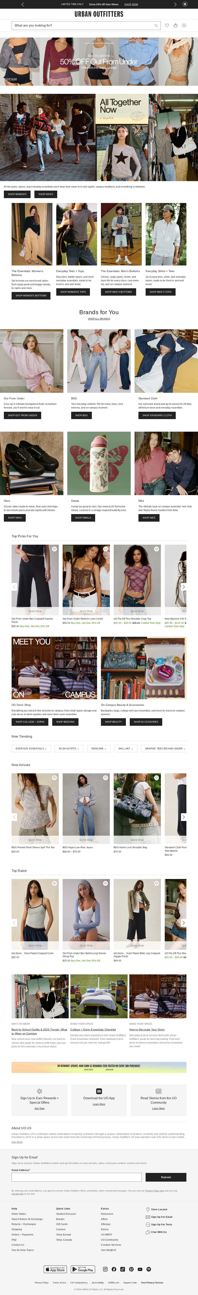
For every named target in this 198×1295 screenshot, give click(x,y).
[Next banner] (175, 4)
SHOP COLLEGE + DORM (30, 722)
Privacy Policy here (154, 1191)
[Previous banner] (22, 4)
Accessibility (98, 1282)
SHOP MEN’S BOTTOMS (118, 292)
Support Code (130, 1282)
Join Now (39, 1108)
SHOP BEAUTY (113, 722)
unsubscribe (18, 1194)
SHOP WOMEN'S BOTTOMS (31, 295)
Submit (166, 1177)
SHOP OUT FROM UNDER (22, 415)
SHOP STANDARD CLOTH (157, 415)
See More (17, 1142)
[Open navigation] (184, 25)
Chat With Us (159, 1232)
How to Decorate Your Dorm (147, 1029)
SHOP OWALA (83, 517)
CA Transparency (79, 1282)
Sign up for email (161, 1217)
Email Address (20, 1170)
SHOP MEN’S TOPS (161, 292)
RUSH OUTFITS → (69, 748)
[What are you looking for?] (156, 25)
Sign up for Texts (161, 1224)
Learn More (99, 1104)
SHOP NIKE (149, 517)
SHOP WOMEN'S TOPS (73, 292)
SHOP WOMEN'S (17, 194)
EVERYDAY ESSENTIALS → (31, 748)
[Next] (182, 587)
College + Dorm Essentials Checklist (93, 1029)
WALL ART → (126, 748)
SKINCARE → (99, 748)
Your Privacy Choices (152, 1282)
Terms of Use (59, 1282)
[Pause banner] (185, 4)
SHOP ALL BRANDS (99, 319)
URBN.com (113, 1282)
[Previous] (15, 587)
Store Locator (159, 1209)
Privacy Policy (42, 1282)
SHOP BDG (81, 415)
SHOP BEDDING (65, 722)
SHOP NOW (131, 4)
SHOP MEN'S (45, 194)
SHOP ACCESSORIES (146, 722)
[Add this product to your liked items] (54, 549)
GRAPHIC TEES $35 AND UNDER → (165, 748)
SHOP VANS (15, 517)
